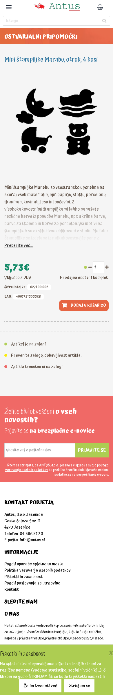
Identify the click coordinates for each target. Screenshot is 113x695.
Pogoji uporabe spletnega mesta (33, 564)
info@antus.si (32, 540)
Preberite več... (18, 245)
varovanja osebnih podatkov (26, 470)
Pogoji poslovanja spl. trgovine (32, 583)
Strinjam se (79, 686)
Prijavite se (92, 450)
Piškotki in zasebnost (23, 576)
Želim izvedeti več (40, 686)
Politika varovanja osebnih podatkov (37, 570)
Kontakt (11, 589)
